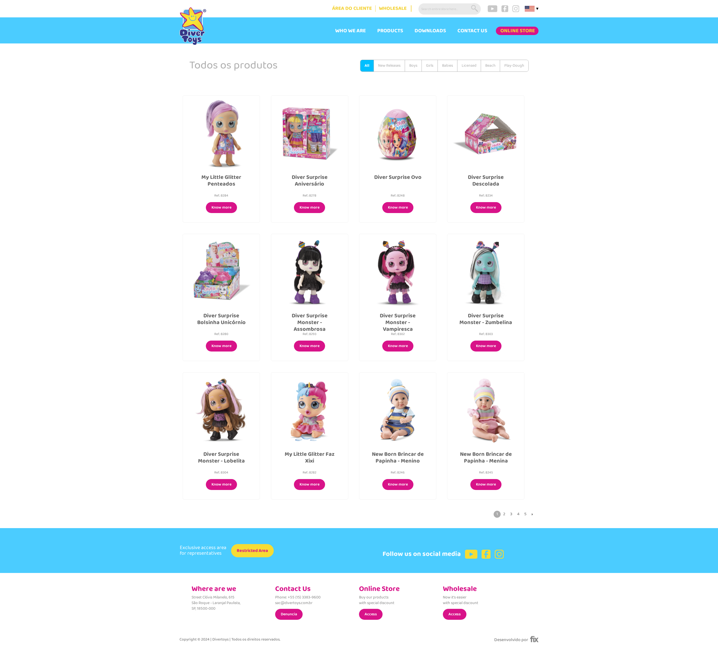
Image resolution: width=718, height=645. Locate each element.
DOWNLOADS (430, 31)
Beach (490, 66)
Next (532, 514)
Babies (447, 66)
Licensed (469, 66)
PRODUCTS (390, 31)
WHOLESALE (393, 8)
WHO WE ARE (350, 31)
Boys (413, 66)
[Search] (475, 9)
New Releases (389, 66)
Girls (429, 66)
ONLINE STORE (517, 31)
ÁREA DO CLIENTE (352, 8)
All (367, 66)
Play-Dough (514, 66)
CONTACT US (472, 31)
